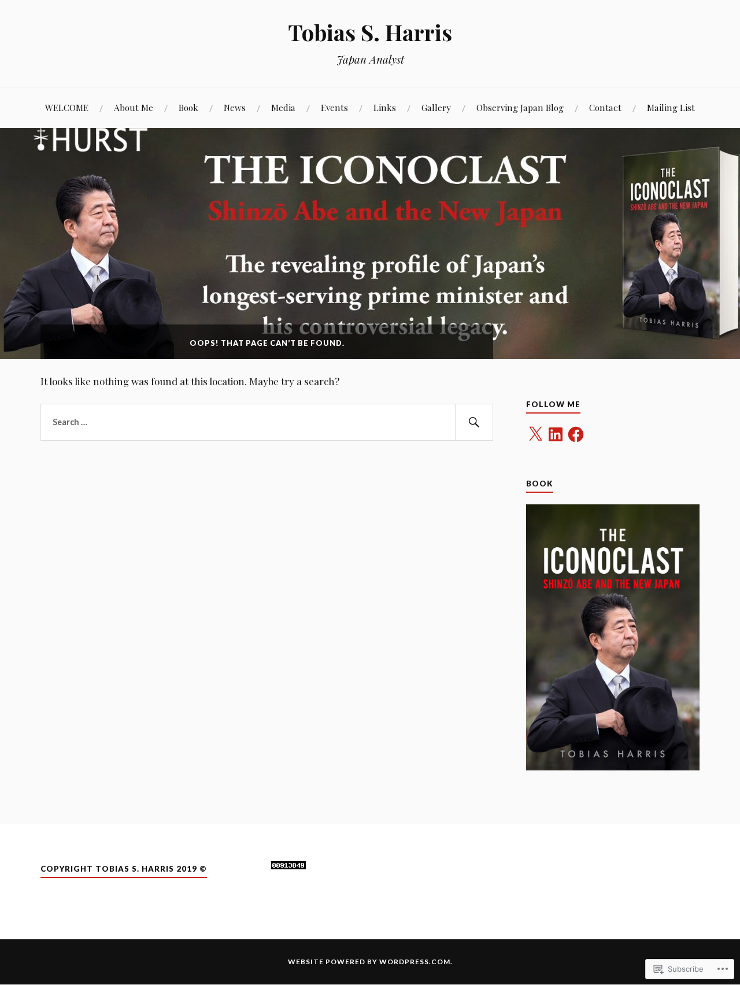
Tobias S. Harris (370, 32)
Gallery (436, 107)
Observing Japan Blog (520, 107)
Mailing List (671, 107)
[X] (535, 434)
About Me (133, 107)
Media (283, 107)
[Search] (474, 422)
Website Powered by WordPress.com (369, 961)
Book (188, 107)
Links (384, 107)
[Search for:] (266, 422)
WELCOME (66, 107)
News (235, 107)
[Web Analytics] (288, 865)
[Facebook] (576, 434)
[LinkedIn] (555, 434)
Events (334, 107)
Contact (605, 107)
